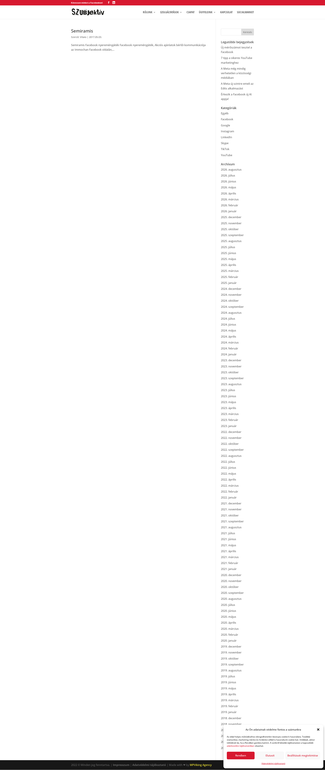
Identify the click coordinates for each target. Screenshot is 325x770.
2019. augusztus (231, 670)
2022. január (229, 497)
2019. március (230, 700)
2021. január (229, 569)
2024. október (230, 301)
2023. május (228, 402)
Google (225, 125)
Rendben (240, 755)
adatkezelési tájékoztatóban (240, 745)
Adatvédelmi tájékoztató (273, 763)
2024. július (228, 318)
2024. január (229, 354)
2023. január (229, 426)
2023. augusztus (231, 384)
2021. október (230, 515)
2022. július (228, 462)
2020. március (230, 629)
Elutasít (270, 755)
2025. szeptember (232, 235)
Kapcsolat (226, 12)
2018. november (231, 724)
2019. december (231, 646)
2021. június (228, 539)
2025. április (228, 265)
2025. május (228, 259)
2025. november (231, 223)
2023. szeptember (232, 378)
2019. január (229, 712)
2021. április (228, 551)
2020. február (229, 635)
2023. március (230, 414)
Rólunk (147, 12)
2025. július (228, 247)
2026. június (228, 181)
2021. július (228, 533)
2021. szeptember (232, 521)
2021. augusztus (231, 527)
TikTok (225, 149)
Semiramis (82, 31)
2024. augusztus (231, 313)
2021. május (228, 545)
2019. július (228, 676)
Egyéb (225, 113)
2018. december (231, 718)
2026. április (228, 193)
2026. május (228, 187)
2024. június (228, 324)
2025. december (231, 217)
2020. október (230, 587)
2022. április (228, 479)
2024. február (229, 348)
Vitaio (83, 37)
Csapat (190, 12)
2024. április (228, 336)
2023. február (229, 420)
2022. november (231, 438)
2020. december (231, 575)
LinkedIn (226, 137)
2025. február (229, 277)
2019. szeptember (232, 664)
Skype (225, 143)
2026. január (229, 211)
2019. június (228, 682)
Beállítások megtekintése (302, 755)
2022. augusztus (231, 456)
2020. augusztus (231, 599)
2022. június (228, 468)
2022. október (230, 444)
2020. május (228, 617)
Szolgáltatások (169, 12)
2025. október (230, 229)
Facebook (227, 119)
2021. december (231, 503)
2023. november (231, 366)
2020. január (229, 640)
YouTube (226, 155)
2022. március (230, 485)
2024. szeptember (232, 307)
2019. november (231, 652)
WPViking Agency (201, 765)
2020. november (231, 581)
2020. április (228, 623)
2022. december (231, 432)
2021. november (231, 509)
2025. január (229, 283)
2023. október (230, 372)
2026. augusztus (231, 169)
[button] (318, 729)
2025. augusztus (231, 241)
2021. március (230, 557)
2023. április (228, 408)
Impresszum (121, 765)
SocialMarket (245, 12)
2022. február (229, 491)
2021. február (229, 563)
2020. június (228, 611)
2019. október (230, 658)
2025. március (230, 271)
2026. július (228, 175)
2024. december (231, 289)
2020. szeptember (232, 593)
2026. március (230, 199)
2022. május (228, 473)
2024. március (230, 342)
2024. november (231, 295)
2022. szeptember (232, 450)
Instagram (227, 131)
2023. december (231, 360)
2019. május (228, 688)
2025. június (228, 253)
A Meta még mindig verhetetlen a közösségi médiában (236, 73)
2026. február (229, 205)
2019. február (229, 706)
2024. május (228, 330)
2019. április (228, 694)
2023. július (228, 390)
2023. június (228, 396)
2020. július (228, 605)
